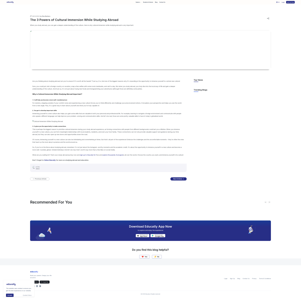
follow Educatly (50, 160)
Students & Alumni (148, 2)
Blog (156, 2)
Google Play (45, 282)
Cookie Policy (27, 295)
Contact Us (162, 2)
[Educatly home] (10, 2)
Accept (9, 295)
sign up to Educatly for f (88, 155)
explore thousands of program (112, 155)
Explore (138, 2)
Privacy (254, 278)
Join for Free (290, 2)
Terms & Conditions (265, 278)
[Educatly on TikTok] (40, 286)
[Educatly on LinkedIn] (37, 286)
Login (283, 2)
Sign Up (232, 278)
